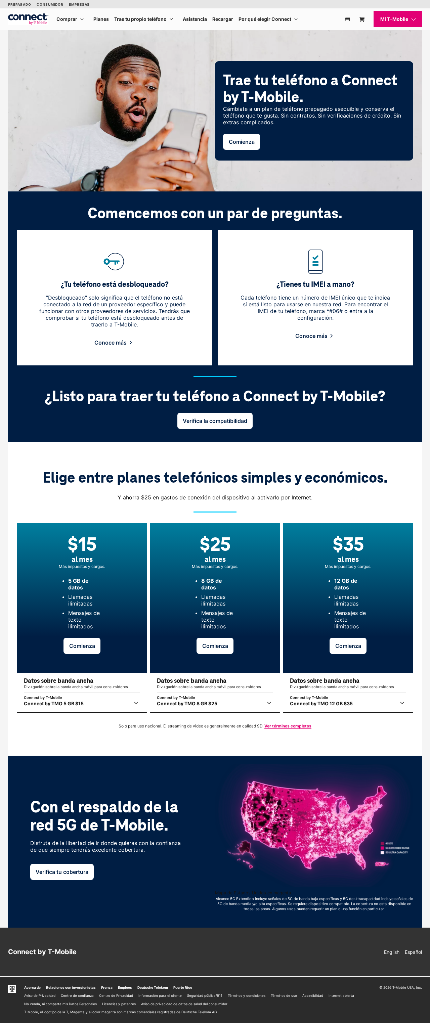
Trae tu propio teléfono (140, 19)
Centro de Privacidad (116, 995)
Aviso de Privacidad (39, 995)
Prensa (107, 987)
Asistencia (195, 19)
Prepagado (19, 4)
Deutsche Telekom (152, 987)
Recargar (222, 19)
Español (413, 952)
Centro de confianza (77, 995)
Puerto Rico (182, 987)
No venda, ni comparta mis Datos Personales (60, 1004)
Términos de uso (284, 995)
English (391, 952)
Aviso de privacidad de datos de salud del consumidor (184, 1004)
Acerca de (32, 987)
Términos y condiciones (246, 995)
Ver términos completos (287, 725)
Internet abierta (341, 995)
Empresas (79, 4)
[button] (114, 343)
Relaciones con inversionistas (71, 987)
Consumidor (50, 4)
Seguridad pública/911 (204, 995)
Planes (101, 19)
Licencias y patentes (119, 1004)
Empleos (125, 987)
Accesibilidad (312, 995)
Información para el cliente (160, 995)
